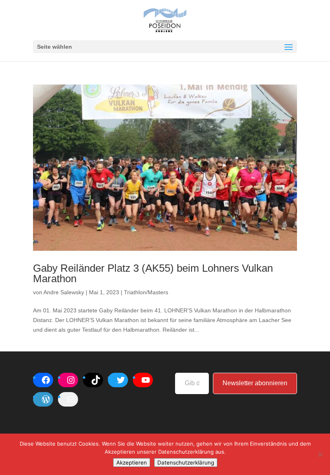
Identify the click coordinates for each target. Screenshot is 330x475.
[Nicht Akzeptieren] (320, 454)
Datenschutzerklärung (185, 462)
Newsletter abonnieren (255, 383)
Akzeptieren (131, 462)
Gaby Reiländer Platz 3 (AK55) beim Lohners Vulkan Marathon (153, 273)
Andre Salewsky (63, 292)
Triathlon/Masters (146, 292)
